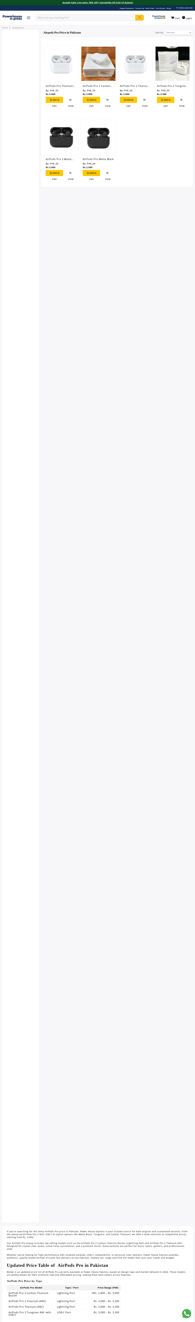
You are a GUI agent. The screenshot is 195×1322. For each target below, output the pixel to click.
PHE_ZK (54, 90)
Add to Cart (55, 100)
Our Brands (160, 8)
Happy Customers (127, 8)
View (71, 100)
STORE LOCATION (186, 8)
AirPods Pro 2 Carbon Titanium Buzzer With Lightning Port (96, 86)
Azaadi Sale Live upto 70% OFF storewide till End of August (97, 3)
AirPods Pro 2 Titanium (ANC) (135, 86)
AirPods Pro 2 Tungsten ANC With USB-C (172, 86)
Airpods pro (18, 28)
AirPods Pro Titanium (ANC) (59, 86)
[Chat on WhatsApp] (186, 1313)
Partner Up (139, 8)
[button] (175, 17)
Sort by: (159, 32)
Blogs (169, 8)
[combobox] (85, 17)
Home (5, 28)
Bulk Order (150, 8)
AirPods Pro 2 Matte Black (58, 159)
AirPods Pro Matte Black (98, 159)
